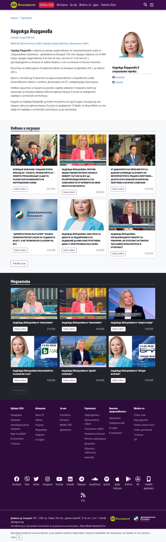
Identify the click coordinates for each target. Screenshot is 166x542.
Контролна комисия (95, 433)
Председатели (92, 415)
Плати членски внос (144, 425)
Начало (14, 18)
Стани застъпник (143, 429)
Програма (15, 420)
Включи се (85, 5)
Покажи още (19, 263)
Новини (39, 420)
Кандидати (16, 415)
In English (39, 439)
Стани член (140, 415)
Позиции (39, 425)
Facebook (120, 77)
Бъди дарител (141, 420)
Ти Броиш (15, 443)
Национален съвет (79, 43)
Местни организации (95, 438)
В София (113, 428)
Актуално (62, 5)
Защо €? (39, 415)
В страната (115, 433)
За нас (73, 5)
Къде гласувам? (18, 433)
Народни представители (55, 43)
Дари (96, 5)
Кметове (89, 457)
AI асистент (17, 438)
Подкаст (39, 434)
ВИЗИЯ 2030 (66, 425)
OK (19, 537)
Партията (26, 18)
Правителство (117, 423)
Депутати (90, 443)
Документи (65, 429)
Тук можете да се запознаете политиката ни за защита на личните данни (45, 526)
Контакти (65, 415)
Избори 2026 (46, 5)
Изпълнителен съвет (31, 43)
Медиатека (20, 281)
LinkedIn (119, 82)
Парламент (115, 418)
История (64, 420)
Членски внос (108, 5)
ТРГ (135, 439)
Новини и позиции (25, 128)
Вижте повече (20, 189)
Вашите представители (117, 410)
